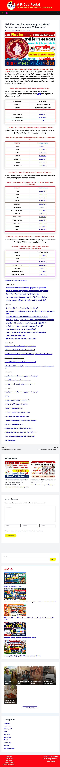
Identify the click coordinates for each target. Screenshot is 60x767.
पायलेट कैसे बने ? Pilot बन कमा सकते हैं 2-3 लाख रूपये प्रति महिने (24, 326)
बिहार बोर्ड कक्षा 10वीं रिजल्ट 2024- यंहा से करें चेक (16, 404)
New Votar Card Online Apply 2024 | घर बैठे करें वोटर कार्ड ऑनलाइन (27, 297)
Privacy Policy (9, 762)
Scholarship (7, 742)
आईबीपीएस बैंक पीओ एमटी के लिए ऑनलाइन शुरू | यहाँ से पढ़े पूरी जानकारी (26, 288)
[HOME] (2, 13)
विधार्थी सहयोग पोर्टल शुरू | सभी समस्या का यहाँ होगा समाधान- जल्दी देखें (20, 638)
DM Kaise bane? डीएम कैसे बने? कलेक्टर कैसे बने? (17, 400)
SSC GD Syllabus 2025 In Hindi (14, 424)
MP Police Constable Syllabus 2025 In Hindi (21, 338)
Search (5, 556)
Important (7, 734)
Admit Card (7, 726)
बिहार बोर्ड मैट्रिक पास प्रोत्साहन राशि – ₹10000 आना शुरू (18, 380)
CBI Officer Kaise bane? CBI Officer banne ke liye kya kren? (27, 317)
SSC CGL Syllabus (10, 440)
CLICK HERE (42, 114)
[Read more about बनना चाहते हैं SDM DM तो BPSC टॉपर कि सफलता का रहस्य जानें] (43, 469)
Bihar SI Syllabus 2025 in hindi (13, 408)
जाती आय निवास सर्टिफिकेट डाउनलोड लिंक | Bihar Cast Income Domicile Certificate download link (17, 482)
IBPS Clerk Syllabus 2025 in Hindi (14, 358)
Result (6, 740)
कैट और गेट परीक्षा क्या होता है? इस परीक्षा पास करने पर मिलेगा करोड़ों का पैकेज (27, 291)
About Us (9, 756)
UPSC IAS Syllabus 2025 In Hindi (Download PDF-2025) (21, 420)
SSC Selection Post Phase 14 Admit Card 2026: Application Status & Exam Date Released (30, 602)
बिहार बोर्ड (7, 396)
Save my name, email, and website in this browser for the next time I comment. (25, 531)
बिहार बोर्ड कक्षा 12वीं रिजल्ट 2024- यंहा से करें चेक (16, 280)
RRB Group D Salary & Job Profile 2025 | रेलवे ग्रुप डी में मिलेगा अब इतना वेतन (30, 320)
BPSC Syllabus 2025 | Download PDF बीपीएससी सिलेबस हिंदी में (21, 432)
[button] (58, 13)
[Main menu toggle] (6, 13)
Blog (5, 731)
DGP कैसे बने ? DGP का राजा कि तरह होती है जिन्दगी (21, 329)
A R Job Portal (28, 4)
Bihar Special (17, 487)
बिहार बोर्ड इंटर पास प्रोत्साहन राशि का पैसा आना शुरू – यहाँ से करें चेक (20, 346)
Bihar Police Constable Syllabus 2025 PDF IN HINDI (19, 436)
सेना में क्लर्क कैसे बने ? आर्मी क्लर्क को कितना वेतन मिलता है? (22, 308)
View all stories (30, 707)
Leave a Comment (27, 30)
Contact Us (9, 758)
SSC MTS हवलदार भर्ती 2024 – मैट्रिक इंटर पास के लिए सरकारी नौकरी (26, 300)
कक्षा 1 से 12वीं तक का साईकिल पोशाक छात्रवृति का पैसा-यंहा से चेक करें (21, 376)
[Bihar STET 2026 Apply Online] (15, 578)
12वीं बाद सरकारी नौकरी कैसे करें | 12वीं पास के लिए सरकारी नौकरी (20, 350)
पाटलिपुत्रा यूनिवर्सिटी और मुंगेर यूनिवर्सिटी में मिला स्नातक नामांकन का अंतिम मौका (22, 656)
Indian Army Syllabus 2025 (15, 335)
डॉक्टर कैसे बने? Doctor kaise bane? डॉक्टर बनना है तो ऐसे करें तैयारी (26, 323)
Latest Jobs (7, 737)
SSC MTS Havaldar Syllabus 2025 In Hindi (17, 416)
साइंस (39, 94)
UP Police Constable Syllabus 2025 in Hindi (17, 412)
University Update (9, 748)
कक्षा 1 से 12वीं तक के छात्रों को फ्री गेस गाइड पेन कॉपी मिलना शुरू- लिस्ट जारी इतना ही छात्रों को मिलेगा (28, 354)
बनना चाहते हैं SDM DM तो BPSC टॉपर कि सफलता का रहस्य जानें (20, 362)
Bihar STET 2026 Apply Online (12, 586)
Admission (7, 723)
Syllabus (6, 745)
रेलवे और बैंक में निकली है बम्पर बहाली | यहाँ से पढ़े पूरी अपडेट (22, 294)
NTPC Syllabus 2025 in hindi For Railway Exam (18, 428)
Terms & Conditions (9, 764)
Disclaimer (9, 760)
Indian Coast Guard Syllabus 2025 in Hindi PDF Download (26, 332)
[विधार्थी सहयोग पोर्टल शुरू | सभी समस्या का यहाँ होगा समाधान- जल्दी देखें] (15, 629)
